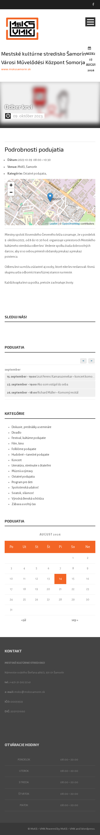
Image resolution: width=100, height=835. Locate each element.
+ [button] (11, 185)
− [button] (11, 192)
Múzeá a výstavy (22, 471)
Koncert (17, 460)
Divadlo (16, 432)
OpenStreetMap (71, 223)
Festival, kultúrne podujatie (29, 438)
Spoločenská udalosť (25, 487)
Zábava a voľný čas (24, 504)
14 (60, 578)
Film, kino (18, 443)
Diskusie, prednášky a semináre (31, 427)
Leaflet (53, 223)
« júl (23, 620)
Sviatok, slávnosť (23, 493)
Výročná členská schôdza (28, 498)
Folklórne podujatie (24, 449)
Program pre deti (22, 482)
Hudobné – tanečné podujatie (30, 454)
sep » (75, 620)
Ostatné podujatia (23, 476)
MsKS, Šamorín (27, 167)
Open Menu (90, 21)
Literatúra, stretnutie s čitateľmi (31, 465)
